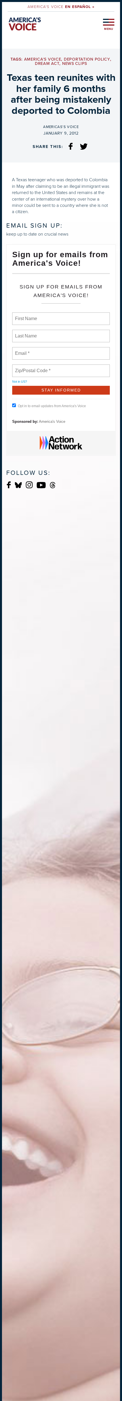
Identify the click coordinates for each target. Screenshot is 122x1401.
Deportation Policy (87, 59)
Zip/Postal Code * (32, 367)
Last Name (25, 332)
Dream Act (47, 63)
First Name (26, 315)
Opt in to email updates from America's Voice (52, 406)
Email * (22, 350)
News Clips (74, 63)
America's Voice (61, 6)
